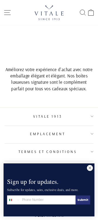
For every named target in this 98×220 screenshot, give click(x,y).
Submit (82, 200)
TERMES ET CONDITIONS (48, 151)
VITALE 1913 (47, 116)
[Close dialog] (90, 168)
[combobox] (13, 200)
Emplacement (48, 134)
